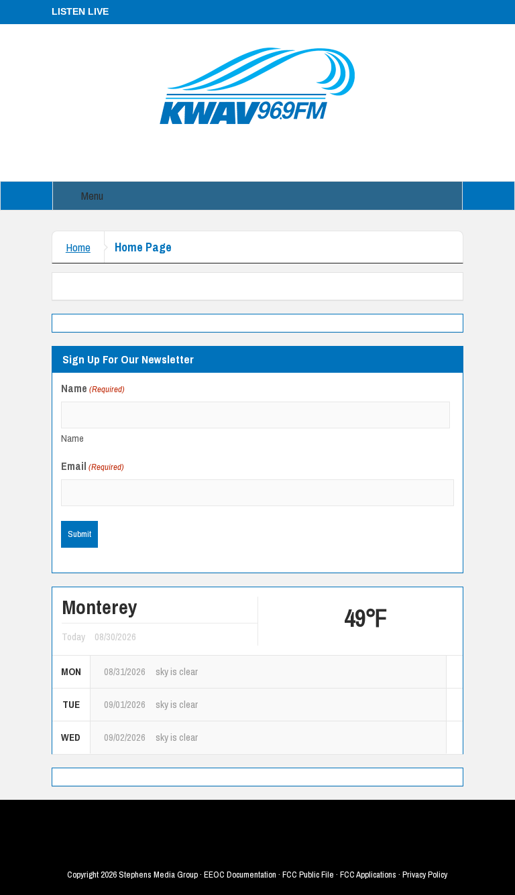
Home (78, 247)
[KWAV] (257, 85)
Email (92, 466)
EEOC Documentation (240, 874)
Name (72, 438)
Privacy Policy (424, 874)
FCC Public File (308, 874)
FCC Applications (368, 874)
